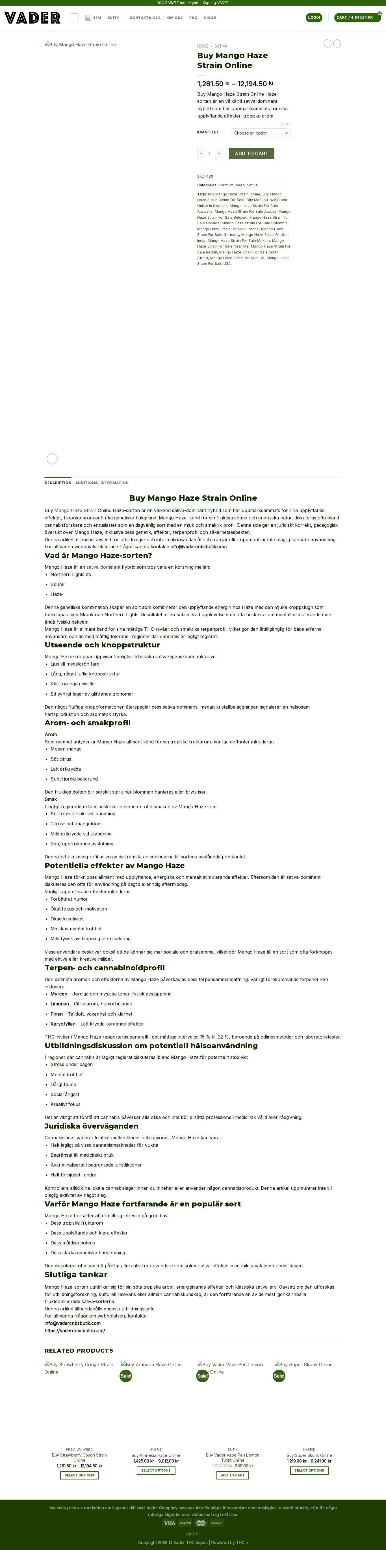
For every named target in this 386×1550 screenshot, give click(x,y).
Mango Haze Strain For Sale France (228, 229)
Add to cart (251, 153)
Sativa (220, 46)
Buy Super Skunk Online (309, 1455)
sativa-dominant (103, 567)
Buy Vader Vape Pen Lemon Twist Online (232, 1458)
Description (58, 482)
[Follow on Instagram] (223, 17)
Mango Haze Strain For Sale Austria (245, 211)
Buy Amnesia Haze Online (156, 1455)
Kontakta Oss (145, 17)
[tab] (58, 483)
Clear (285, 124)
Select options (79, 1475)
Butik (113, 17)
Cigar (210, 17)
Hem (96, 17)
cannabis (169, 636)
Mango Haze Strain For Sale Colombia (255, 223)
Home (203, 46)
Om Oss (175, 17)
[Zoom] (52, 458)
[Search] (74, 17)
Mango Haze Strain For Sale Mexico (239, 240)
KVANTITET (208, 132)
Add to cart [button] (233, 1475)
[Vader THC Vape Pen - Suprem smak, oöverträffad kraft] (32, 17)
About (193, 1534)
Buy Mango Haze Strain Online (234, 194)
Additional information (102, 482)
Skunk (57, 584)
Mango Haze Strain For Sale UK (237, 258)
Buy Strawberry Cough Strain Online (79, 1458)
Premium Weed (231, 185)
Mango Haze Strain (75, 510)
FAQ (193, 17)
